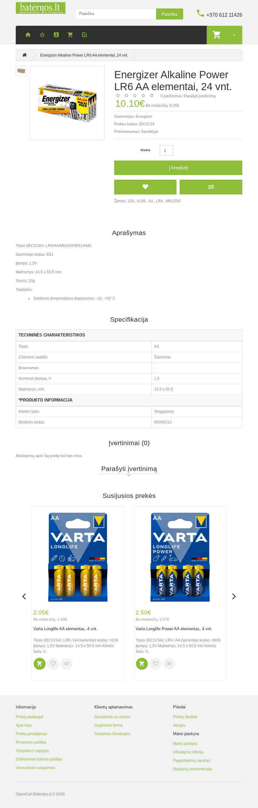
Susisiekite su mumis (112, 717)
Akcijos (179, 725)
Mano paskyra (185, 743)
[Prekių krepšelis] (71, 35)
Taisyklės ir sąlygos (32, 751)
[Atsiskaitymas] (85, 35)
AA (150, 201)
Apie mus (24, 725)
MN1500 (173, 201)
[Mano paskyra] (57, 35)
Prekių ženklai (185, 717)
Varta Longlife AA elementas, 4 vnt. (65, 628)
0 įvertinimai (170, 96)
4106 (141, 201)
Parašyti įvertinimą (200, 96)
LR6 (159, 201)
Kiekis (145, 150)
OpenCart (24, 794)
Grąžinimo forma (108, 725)
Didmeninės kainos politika (39, 759)
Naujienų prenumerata (192, 769)
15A (130, 201)
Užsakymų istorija (188, 752)
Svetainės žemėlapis (112, 734)
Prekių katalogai (29, 717)
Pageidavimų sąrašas (191, 760)
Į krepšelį (178, 167)
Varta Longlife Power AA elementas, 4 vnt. (174, 628)
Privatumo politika (31, 742)
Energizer (144, 116)
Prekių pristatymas (31, 734)
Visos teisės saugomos (35, 768)
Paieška (169, 14)
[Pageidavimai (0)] (43, 35)
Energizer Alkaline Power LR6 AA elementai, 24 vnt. (84, 55)
